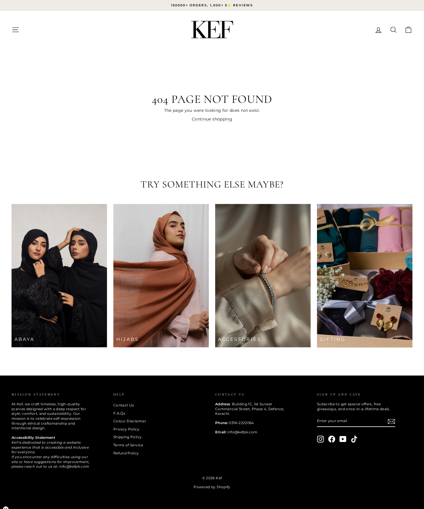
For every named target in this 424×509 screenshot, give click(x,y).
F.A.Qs (119, 413)
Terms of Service (128, 445)
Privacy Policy (126, 429)
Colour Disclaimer (129, 421)
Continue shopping (212, 119)
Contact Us (123, 405)
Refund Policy (126, 453)
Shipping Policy (127, 437)
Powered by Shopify (212, 487)
